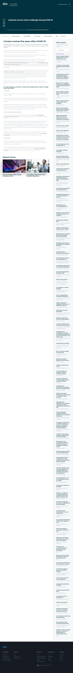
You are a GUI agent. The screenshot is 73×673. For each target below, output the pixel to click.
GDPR (49, 658)
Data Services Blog (18, 29)
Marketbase (50, 656)
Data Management (16, 36)
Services (38, 654)
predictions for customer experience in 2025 (14, 71)
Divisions (16, 652)
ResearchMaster (17, 658)
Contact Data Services (62, 4)
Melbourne (62, 654)
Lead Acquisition (6, 656)
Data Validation (27, 36)
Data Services (10, 29)
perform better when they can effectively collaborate (16, 62)
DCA (15, 654)
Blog (57, 36)
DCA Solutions (5, 652)
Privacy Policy (51, 652)
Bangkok (61, 658)
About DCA (39, 652)
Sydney (61, 656)
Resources (63, 36)
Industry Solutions (48, 36)
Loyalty (24, 29)
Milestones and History (41, 656)
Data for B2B (37, 36)
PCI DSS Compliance (41, 661)
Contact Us (62, 652)
